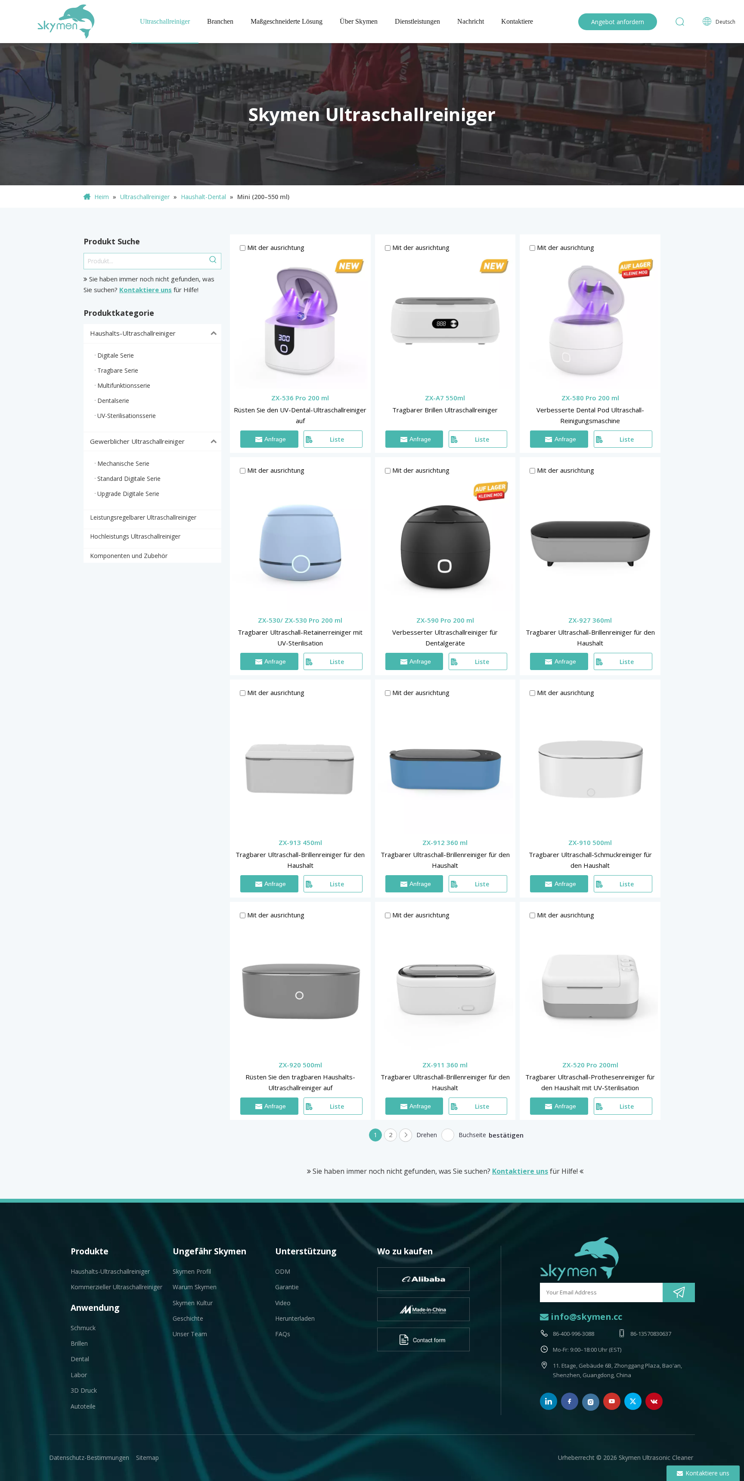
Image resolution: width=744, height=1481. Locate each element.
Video (283, 1303)
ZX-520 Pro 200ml (590, 1064)
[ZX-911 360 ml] (445, 987)
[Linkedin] (548, 1401)
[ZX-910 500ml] (590, 765)
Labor (79, 1375)
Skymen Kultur (193, 1303)
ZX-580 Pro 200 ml (590, 397)
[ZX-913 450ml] (300, 765)
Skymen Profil (192, 1271)
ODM (282, 1271)
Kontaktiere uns (145, 289)
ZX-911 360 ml (445, 1064)
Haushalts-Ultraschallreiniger (133, 333)
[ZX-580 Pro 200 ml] (590, 320)
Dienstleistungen (417, 21)
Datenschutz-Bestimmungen (89, 1457)
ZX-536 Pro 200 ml (300, 397)
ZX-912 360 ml (445, 842)
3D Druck (84, 1390)
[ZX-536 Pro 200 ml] (300, 320)
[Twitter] (633, 1401)
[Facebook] (569, 1401)
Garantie (287, 1287)
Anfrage (275, 439)
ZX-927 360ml (590, 620)
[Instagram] (590, 1402)
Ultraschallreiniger (165, 21)
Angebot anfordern (617, 22)
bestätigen (506, 1135)
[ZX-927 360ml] (590, 542)
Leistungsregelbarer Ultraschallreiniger (143, 517)
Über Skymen (359, 21)
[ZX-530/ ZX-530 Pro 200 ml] (300, 542)
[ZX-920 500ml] (300, 987)
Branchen (220, 21)
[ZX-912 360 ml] (445, 765)
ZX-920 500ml (300, 1064)
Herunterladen (295, 1318)
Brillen (79, 1343)
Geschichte (188, 1318)
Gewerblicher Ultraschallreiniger (137, 441)
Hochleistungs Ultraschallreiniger (135, 536)
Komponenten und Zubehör (128, 556)
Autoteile (83, 1406)
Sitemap (147, 1457)
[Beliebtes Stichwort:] (213, 261)
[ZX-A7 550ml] (445, 320)
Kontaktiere (517, 21)
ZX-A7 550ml (445, 397)
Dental (80, 1359)
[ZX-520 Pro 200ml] (590, 987)
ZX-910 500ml (590, 842)
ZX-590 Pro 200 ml (445, 620)
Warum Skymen (195, 1287)
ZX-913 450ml (300, 842)
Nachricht (470, 21)
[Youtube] (611, 1401)
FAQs (282, 1334)
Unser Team (190, 1334)
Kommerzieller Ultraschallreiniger (116, 1287)
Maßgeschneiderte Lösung (286, 21)
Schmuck (83, 1328)
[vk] (654, 1401)
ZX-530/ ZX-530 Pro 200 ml (300, 620)
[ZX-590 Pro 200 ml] (445, 542)
